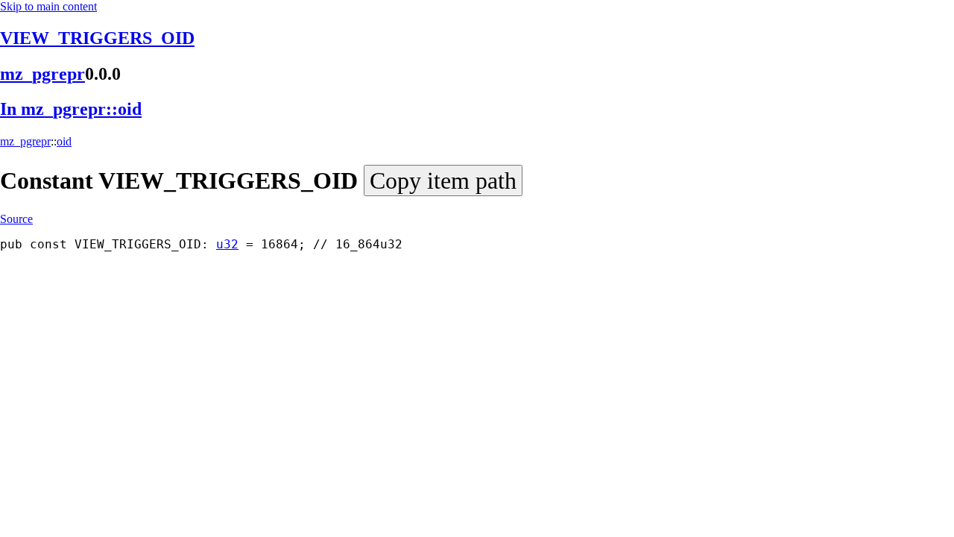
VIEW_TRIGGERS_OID (97, 38)
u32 (227, 244)
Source (16, 219)
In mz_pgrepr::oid (71, 109)
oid (64, 141)
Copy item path (443, 180)
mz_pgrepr (42, 74)
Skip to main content (48, 6)
